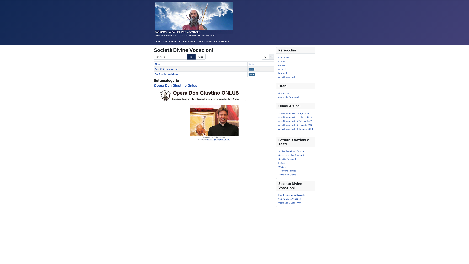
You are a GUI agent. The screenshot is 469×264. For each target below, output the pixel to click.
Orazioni (282, 167)
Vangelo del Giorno (287, 174)
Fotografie (283, 73)
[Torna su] (464, 259)
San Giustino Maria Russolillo (168, 74)
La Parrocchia (169, 41)
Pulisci (200, 57)
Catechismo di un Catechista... (292, 155)
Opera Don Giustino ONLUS (218, 140)
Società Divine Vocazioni (166, 69)
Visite (251, 64)
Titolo (157, 64)
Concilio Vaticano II (287, 159)
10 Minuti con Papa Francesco (292, 151)
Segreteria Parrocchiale (289, 97)
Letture (281, 163)
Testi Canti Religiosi (287, 171)
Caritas (281, 65)
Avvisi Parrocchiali (187, 41)
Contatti (282, 69)
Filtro (191, 57)
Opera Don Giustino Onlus (175, 85)
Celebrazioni (284, 93)
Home (157, 41)
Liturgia (281, 61)
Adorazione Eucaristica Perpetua (214, 41)
